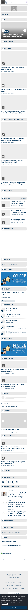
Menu (6, 14)
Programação (7, 588)
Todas (23, 198)
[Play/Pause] (6, 2)
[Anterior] (3, 30)
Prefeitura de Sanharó (8, 541)
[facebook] (3, 482)
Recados (15, 588)
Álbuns (13, 582)
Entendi (13, 607)
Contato (20, 582)
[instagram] (8, 482)
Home (7, 582)
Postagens (18, 585)
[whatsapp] (17, 482)
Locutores (10, 585)
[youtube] (12, 482)
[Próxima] (24, 30)
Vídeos (23, 588)
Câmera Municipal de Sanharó (11, 545)
